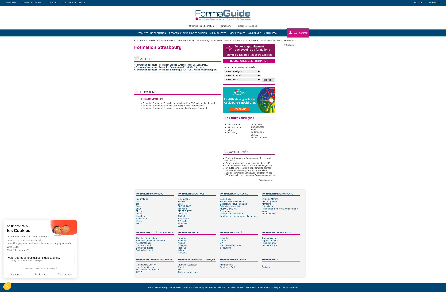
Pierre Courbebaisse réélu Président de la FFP (247, 163)
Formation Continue (32, 3)
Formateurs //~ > (155, 40)
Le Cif (230, 130)
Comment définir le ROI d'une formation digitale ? (248, 165)
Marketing (266, 204)
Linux (138, 209)
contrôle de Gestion (145, 267)
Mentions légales (193, 287)
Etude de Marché (270, 199)
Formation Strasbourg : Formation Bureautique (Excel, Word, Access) (170, 67)
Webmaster (141, 218)
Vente (264, 211)
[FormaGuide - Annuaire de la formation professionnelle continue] (223, 23)
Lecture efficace (269, 245)
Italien (181, 250)
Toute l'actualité (266, 180)
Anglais (181, 243)
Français (182, 248)
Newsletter (435, 3)
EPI (221, 243)
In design (182, 209)
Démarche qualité (144, 248)
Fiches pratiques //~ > (205, 40)
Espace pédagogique (257, 130)
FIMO (180, 269)
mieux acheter (218, 33)
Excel (180, 204)
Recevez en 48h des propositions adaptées (248, 54)
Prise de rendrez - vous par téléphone (280, 209)
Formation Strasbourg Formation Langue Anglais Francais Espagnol (175, 108)
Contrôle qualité (143, 245)
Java (138, 206)
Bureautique (184, 199)
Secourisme (225, 248)
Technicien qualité (144, 250)
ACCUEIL (138, 40)
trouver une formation (152, 33)
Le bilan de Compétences (257, 125)
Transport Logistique (188, 265)
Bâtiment (266, 267)
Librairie (418, 3)
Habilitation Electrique (230, 245)
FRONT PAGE (184, 206)
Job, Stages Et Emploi (74, 3)
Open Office (183, 213)
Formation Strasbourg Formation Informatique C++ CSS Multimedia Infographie (180, 103)
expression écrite (270, 240)
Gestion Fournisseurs (188, 272)
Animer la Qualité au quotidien (150, 240)
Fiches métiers (290, 287)
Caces (223, 240)
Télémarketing (269, 213)
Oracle (139, 213)
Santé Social (226, 199)
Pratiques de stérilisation (231, 213)
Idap (138, 223)
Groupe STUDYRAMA (215, 287)
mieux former (237, 33)
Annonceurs (174, 287)
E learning (232, 132)
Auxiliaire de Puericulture (232, 201)
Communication (269, 238)
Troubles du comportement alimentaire (238, 216)
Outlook (181, 216)
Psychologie (226, 211)
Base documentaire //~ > (179, 40)
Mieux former (234, 124)
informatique (142, 199)
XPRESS (182, 221)
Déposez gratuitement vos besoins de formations (252, 48)
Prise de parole (269, 243)
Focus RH (52, 3)
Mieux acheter (234, 127)
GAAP (139, 272)
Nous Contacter (157, 287)
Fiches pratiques (259, 137)
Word (180, 226)
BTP (264, 265)
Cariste (181, 267)
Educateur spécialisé (230, 206)
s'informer (254, 33)
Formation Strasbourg (152, 99)
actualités (270, 33)
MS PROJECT (184, 211)
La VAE (254, 135)
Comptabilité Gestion (146, 265)
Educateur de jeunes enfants (233, 204)
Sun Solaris (141, 216)
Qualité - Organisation (146, 238)
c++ (138, 201)
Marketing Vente (269, 201)
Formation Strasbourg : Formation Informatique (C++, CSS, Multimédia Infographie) (176, 70)
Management (226, 265)
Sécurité (224, 238)
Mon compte (300, 33)
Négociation (268, 206)
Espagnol (182, 245)
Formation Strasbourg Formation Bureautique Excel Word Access (173, 105)
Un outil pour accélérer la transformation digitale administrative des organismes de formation (248, 169)
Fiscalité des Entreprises (147, 269)
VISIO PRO (183, 218)
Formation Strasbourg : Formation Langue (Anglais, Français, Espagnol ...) (172, 65)
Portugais (182, 253)
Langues (182, 238)
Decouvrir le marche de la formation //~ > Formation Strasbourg (256, 40)
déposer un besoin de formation (188, 33)
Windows (182, 223)
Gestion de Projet (228, 267)
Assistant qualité (144, 243)
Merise (139, 211)
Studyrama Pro (236, 287)
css (137, 204)
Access (181, 201)
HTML (139, 221)
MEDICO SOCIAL (228, 209)
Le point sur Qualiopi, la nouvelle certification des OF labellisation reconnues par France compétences (250, 174)
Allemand (182, 240)
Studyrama (10, 3)
